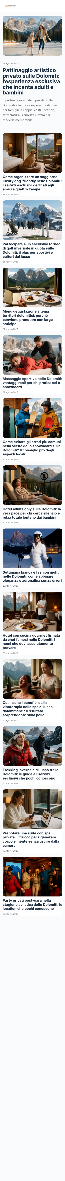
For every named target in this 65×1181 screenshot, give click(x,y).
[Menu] (59, 5)
